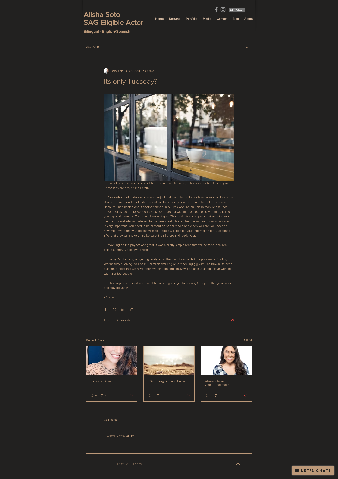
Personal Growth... (103, 381)
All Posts (92, 47)
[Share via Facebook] (105, 309)
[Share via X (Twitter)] (114, 309)
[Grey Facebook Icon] (216, 9)
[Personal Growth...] (111, 360)
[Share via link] (131, 309)
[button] (247, 46)
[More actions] (232, 71)
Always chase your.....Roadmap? (217, 382)
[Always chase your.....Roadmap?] (226, 360)
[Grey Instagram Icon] (223, 9)
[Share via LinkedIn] (122, 309)
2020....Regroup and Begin (166, 381)
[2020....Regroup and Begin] (169, 360)
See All (248, 339)
